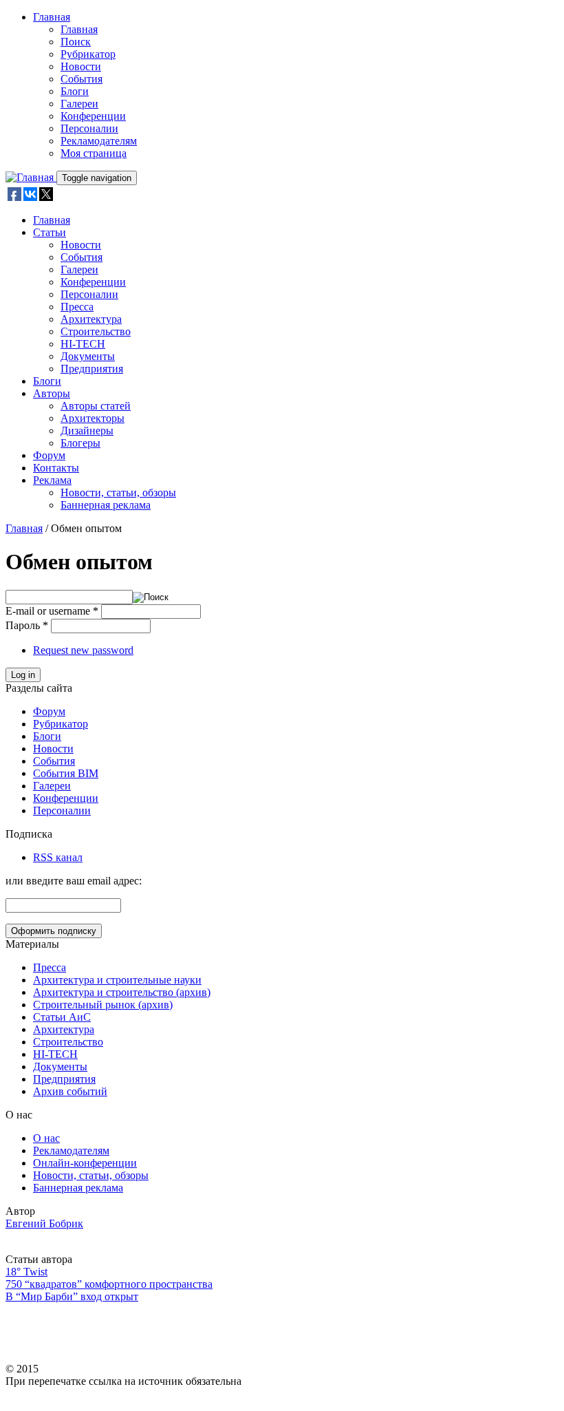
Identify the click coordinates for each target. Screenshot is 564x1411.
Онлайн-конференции (85, 1163)
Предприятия (92, 368)
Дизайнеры (87, 430)
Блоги (75, 91)
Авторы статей (96, 406)
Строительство (96, 331)
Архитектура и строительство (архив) (121, 992)
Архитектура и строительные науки (117, 980)
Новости (81, 66)
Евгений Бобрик (44, 1223)
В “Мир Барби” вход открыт (72, 1296)
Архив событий (70, 1091)
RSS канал (58, 857)
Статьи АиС (62, 1017)
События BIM (65, 773)
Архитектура (91, 319)
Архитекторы (92, 418)
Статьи (49, 232)
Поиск (76, 41)
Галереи (79, 103)
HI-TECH (83, 344)
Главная (51, 17)
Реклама (52, 480)
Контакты (56, 468)
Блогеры (80, 443)
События (81, 79)
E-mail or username (52, 611)
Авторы (51, 393)
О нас (46, 1138)
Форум (49, 455)
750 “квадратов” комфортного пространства (109, 1284)
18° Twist (26, 1271)
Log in (23, 675)
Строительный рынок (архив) (103, 1004)
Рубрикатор (88, 54)
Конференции (93, 116)
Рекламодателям (99, 141)
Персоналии (89, 128)
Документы (88, 356)
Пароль (27, 625)
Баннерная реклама (106, 505)
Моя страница (94, 153)
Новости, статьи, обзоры (118, 492)
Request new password (83, 650)
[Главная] (31, 177)
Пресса (77, 306)
